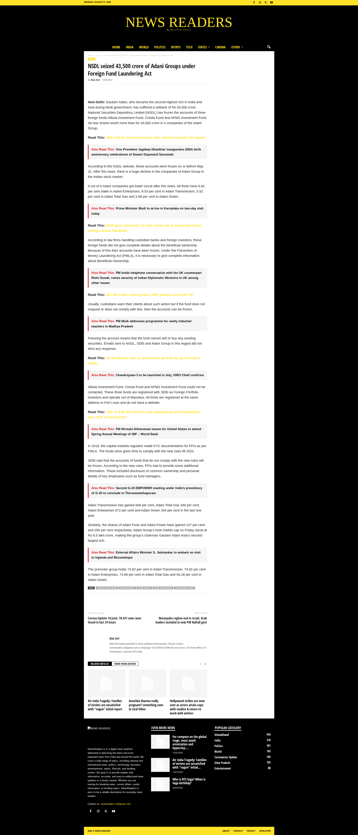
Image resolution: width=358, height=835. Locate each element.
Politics (159, 47)
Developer (265, 830)
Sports (175, 47)
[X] (265, 2)
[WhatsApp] (108, 90)
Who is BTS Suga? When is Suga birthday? (188, 781)
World (144, 47)
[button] (269, 47)
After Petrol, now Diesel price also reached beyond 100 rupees (155, 137)
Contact (238, 830)
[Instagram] (260, 2)
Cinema (220, 47)
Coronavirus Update (225, 757)
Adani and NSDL (127, 588)
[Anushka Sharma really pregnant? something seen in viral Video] (147, 684)
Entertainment (222, 768)
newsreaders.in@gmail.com (116, 804)
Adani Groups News (163, 588)
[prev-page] (201, 664)
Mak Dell (95, 79)
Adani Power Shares (184, 588)
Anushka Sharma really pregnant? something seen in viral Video (146, 705)
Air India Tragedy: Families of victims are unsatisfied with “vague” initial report (105, 705)
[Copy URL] (117, 90)
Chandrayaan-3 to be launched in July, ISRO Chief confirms (160, 375)
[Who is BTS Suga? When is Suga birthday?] (160, 784)
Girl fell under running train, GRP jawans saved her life (149, 295)
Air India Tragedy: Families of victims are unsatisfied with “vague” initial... (189, 763)
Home (116, 47)
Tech (189, 47)
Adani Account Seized (107, 588)
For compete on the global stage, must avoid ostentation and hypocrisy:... (189, 742)
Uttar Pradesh (222, 763)
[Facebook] (254, 2)
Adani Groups (144, 588)
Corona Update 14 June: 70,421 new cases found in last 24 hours (114, 620)
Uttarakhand (221, 735)
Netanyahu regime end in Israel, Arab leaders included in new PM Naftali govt (181, 620)
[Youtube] (271, 2)
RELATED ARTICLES (100, 663)
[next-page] (205, 664)
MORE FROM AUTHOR (125, 663)
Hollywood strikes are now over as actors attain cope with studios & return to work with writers (187, 707)
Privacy (251, 830)
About (226, 830)
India (130, 47)
